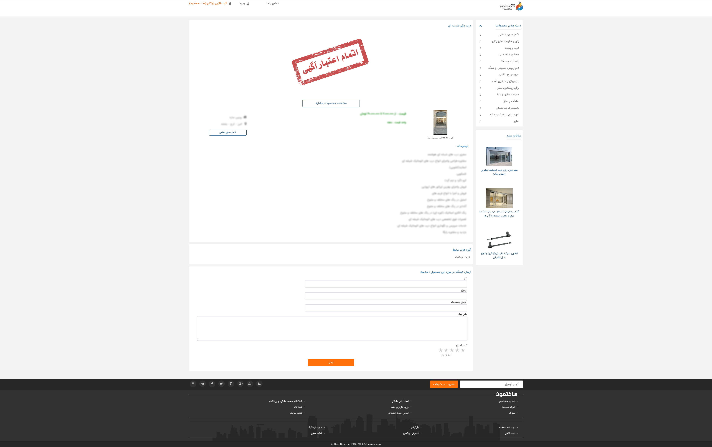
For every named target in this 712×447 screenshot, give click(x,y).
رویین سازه (236, 117)
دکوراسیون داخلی (509, 34)
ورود (242, 3)
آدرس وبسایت (459, 302)
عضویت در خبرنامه (444, 384)
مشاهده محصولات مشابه (331, 103)
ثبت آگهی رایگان (400, 401)
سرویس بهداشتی (509, 74)
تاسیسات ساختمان (507, 108)
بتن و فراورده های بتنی (505, 41)
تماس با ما (273, 3)
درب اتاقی (510, 433)
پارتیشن (415, 427)
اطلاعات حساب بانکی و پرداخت (285, 401)
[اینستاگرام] (193, 384)
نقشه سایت (296, 413)
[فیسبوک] (212, 384)
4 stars (446, 350)
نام (465, 278)
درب (456, 154)
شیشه (444, 154)
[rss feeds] (259, 384)
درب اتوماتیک (462, 257)
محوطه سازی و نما (508, 94)
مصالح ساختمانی (509, 54)
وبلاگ (512, 413)
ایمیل (464, 290)
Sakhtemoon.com (372, 444)
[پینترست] (231, 384)
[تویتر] (221, 384)
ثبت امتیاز (461, 345)
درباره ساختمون (507, 401)
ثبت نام (298, 407)
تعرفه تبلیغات (508, 407)
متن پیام (462, 314)
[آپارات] (250, 384)
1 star (462, 350)
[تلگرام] (202, 384)
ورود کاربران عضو (400, 407)
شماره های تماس (227, 132)
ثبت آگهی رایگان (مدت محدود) (208, 3)
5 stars (440, 350)
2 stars (457, 350)
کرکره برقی (316, 433)
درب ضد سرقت (507, 427)
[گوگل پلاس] (240, 384)
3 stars (451, 350)
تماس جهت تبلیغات (398, 413)
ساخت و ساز (511, 101)
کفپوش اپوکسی (411, 433)
